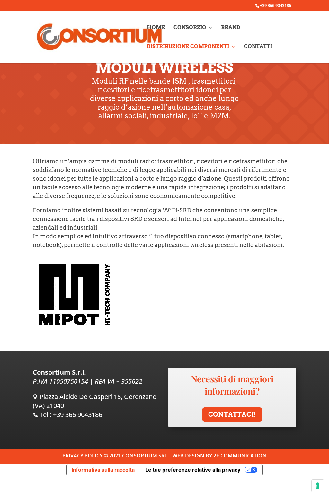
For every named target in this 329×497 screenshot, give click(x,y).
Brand (230, 28)
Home (156, 28)
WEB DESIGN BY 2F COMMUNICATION (220, 455)
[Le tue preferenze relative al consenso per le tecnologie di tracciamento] (318, 486)
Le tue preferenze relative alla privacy (192, 469)
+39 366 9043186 (77, 414)
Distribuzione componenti (188, 46)
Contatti (258, 46)
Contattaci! (232, 414)
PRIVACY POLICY (82, 455)
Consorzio (189, 28)
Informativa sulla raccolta (103, 469)
